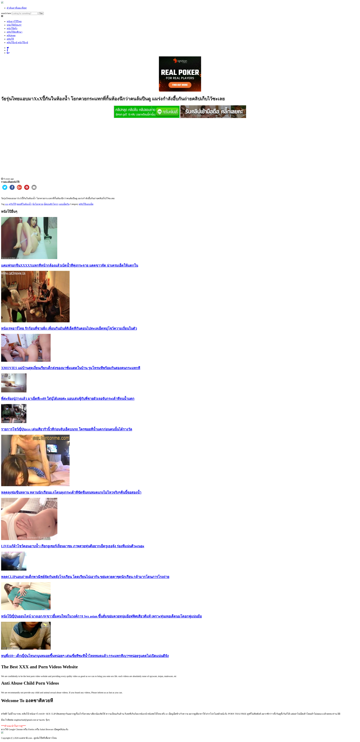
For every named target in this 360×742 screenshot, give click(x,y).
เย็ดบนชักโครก (51, 204)
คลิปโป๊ (10, 39)
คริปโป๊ (12, 204)
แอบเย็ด (89, 204)
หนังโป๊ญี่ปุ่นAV (14, 25)
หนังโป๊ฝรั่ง (12, 28)
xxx (6, 204)
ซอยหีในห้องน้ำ (24, 204)
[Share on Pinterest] (26, 189)
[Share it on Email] (34, 189)
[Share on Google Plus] (19, 189)
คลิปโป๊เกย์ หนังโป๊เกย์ (17, 42)
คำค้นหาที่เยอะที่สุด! (17, 8)
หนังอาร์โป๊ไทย (14, 21)
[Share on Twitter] (4, 189)
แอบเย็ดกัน (64, 204)
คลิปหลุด (11, 35)
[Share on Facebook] (12, 189)
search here (6, 13)
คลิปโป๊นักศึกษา (14, 32)
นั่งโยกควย (37, 204)
